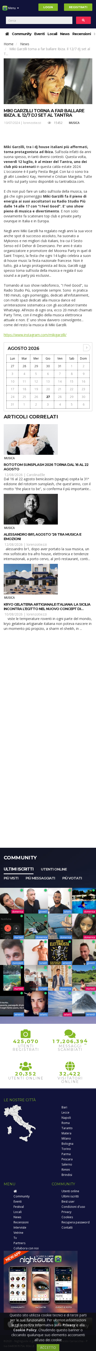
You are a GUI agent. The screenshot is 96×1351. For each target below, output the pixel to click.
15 (71, 381)
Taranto (67, 1128)
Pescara (67, 1159)
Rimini (66, 1170)
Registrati (78, 7)
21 (60, 389)
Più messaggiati (40, 878)
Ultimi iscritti (18, 869)
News (64, 34)
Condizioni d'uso (73, 1207)
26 (36, 397)
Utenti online (54, 869)
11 (24, 381)
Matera (66, 1133)
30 (48, 366)
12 (36, 381)
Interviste (20, 1227)
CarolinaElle (36, 474)
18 (24, 389)
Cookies (67, 1217)
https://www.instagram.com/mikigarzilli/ (35, 334)
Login (48, 7)
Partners (19, 1243)
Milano (66, 1138)
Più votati (72, 878)
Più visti (11, 878)
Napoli (66, 1118)
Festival (19, 1207)
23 (83, 389)
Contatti (67, 1227)
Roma (66, 1123)
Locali (52, 34)
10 (12, 381)
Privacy (66, 1212)
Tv (15, 1238)
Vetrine (18, 1233)
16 (83, 381)
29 (36, 366)
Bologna (67, 1144)
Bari (64, 1107)
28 (24, 366)
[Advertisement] (48, 687)
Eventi (39, 34)
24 (12, 397)
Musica (74, 123)
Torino (66, 1149)
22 (71, 389)
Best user (68, 1201)
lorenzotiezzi (32, 123)
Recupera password (76, 1222)
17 (12, 389)
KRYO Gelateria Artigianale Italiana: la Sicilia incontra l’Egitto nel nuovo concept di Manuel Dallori (47, 609)
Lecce (65, 1112)
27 (12, 366)
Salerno (67, 1164)
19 (36, 389)
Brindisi (67, 1175)
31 (60, 366)
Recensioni (81, 34)
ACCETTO (48, 1347)
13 (48, 381)
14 (60, 381)
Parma (66, 1154)
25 (24, 397)
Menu (11, 8)
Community (21, 34)
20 (48, 389)
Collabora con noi (26, 1248)
